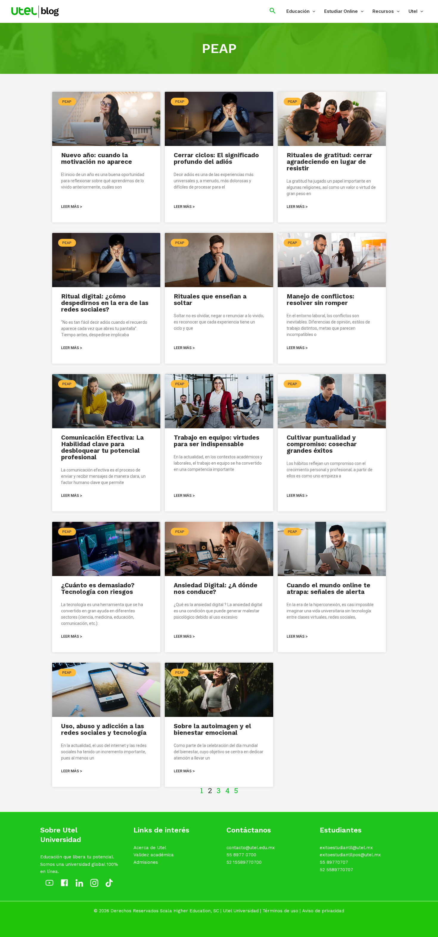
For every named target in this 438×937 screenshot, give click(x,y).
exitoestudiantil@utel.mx (346, 847)
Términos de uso (280, 910)
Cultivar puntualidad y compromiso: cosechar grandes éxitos (322, 444)
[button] (312, 11)
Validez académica (153, 854)
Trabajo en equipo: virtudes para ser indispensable (216, 441)
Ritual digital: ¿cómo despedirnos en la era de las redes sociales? (104, 302)
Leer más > (71, 206)
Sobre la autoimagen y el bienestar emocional (212, 729)
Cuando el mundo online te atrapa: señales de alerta (328, 588)
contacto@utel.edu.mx (250, 847)
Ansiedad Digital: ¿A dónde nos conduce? (215, 588)
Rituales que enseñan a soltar (210, 299)
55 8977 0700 (241, 854)
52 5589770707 (336, 869)
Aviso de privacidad (323, 910)
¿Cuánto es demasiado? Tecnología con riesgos (97, 588)
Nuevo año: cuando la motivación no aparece (96, 158)
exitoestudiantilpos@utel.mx (350, 854)
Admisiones (145, 862)
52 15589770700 (244, 862)
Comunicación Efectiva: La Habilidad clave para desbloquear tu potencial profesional (102, 447)
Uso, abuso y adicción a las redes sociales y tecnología (103, 729)
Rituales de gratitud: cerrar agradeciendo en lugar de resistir (329, 161)
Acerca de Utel (149, 847)
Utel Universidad (241, 910)
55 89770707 (334, 862)
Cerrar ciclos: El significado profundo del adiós (216, 158)
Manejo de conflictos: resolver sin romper (320, 299)
